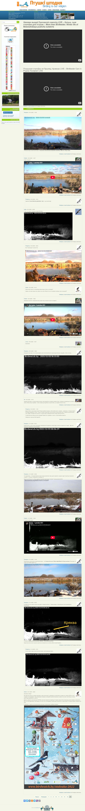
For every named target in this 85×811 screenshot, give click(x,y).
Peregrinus (26, 112)
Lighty (25, 209)
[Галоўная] (23, 4)
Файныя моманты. (12, 14)
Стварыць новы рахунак (8, 115)
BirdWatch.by (38, 807)
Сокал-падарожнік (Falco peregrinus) (40, 17)
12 (62, 796)
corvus (27, 341)
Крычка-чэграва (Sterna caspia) (39, 14)
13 (65, 796)
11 (59, 796)
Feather (25, 158)
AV (24, 399)
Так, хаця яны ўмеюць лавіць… (14, 15)
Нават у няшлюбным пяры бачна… (15, 13)
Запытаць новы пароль (8, 116)
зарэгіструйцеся (31, 106)
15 (71, 797)
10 (56, 796)
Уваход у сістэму (8, 112)
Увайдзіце (25, 106)
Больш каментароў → (12, 18)
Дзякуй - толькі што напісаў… (14, 17)
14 (68, 796)
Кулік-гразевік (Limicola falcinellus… (40, 13)
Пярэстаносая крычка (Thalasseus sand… (41, 18)
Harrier (27, 287)
